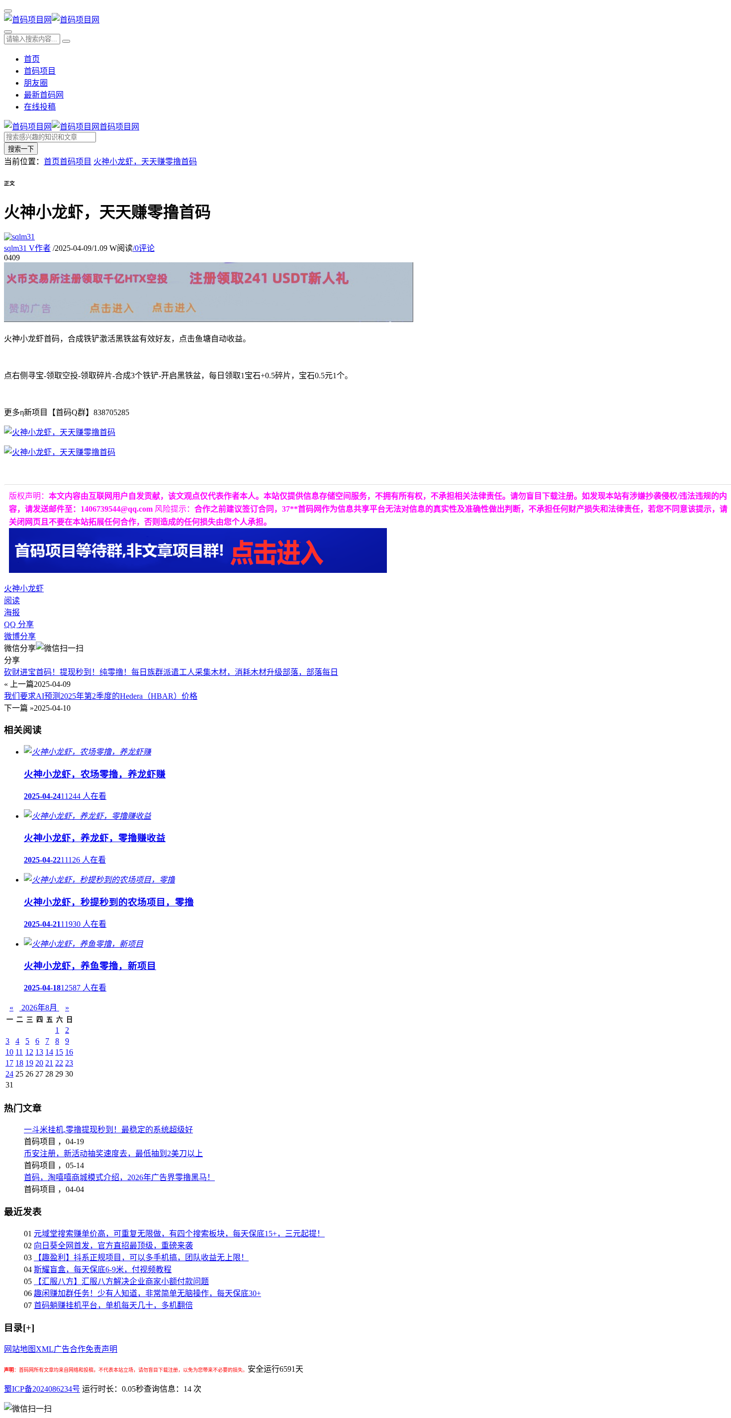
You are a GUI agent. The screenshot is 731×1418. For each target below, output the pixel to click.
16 (69, 1052)
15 (59, 1052)
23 (69, 1063)
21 (49, 1063)
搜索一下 (21, 149)
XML (45, 1349)
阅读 (12, 600)
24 (9, 1074)
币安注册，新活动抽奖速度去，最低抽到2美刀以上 (113, 1153)
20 (39, 1063)
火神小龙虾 (24, 588)
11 (19, 1052)
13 (39, 1052)
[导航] (8, 10)
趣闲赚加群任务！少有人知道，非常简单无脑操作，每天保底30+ (147, 1293)
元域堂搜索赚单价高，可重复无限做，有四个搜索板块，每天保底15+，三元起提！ (179, 1233)
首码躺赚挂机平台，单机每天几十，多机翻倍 (113, 1305)
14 (49, 1052)
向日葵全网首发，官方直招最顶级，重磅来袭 (113, 1245)
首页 (32, 59)
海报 (12, 612)
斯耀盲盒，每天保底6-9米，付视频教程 (103, 1269)
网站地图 (20, 1349)
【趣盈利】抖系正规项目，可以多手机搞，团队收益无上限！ (141, 1257)
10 (9, 1052)
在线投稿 (40, 107)
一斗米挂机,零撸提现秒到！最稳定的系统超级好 (108, 1129)
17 (9, 1063)
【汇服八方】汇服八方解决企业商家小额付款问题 (121, 1281)
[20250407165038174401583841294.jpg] (59, 432)
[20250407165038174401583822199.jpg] (59, 452)
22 (59, 1063)
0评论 (144, 248)
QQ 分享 (19, 624)
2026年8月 (39, 1007)
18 (19, 1063)
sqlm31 (27, 248)
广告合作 (70, 1349)
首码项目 (40, 71)
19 (29, 1063)
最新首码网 (44, 95)
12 (29, 1052)
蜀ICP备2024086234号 (42, 1389)
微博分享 (20, 636)
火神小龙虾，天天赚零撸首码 (145, 161)
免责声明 (101, 1349)
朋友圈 (36, 83)
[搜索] (8, 31)
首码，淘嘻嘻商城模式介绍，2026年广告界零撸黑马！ (119, 1177)
